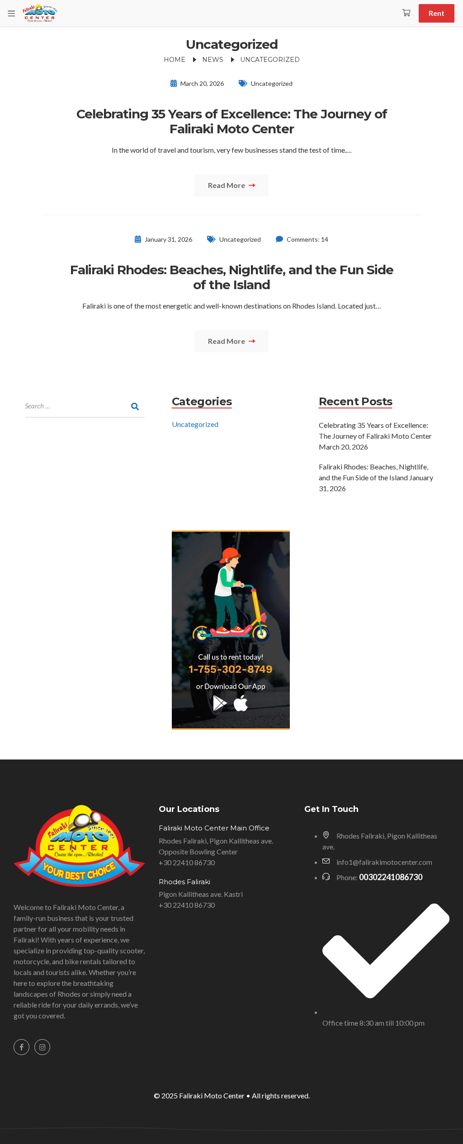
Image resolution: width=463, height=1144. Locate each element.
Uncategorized (272, 83)
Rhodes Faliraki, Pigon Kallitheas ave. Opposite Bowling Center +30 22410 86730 (216, 851)
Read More (227, 185)
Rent (436, 13)
